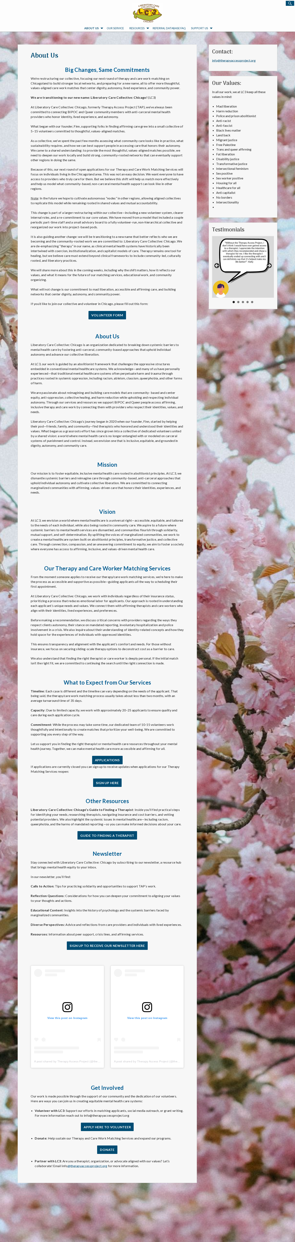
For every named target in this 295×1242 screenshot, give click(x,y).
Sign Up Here (107, 783)
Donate (107, 1149)
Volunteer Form (107, 315)
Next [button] (269, 266)
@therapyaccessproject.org (87, 1166)
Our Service (115, 28)
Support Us (199, 28)
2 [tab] (238, 302)
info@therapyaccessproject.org (234, 60)
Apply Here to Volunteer (107, 1127)
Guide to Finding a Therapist (107, 835)
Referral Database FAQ (169, 28)
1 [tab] (234, 302)
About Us (91, 28)
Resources (137, 28)
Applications (107, 760)
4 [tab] (247, 302)
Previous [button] (217, 266)
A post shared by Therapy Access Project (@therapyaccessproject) (78, 1061)
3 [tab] (243, 302)
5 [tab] (252, 302)
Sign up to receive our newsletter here (107, 945)
